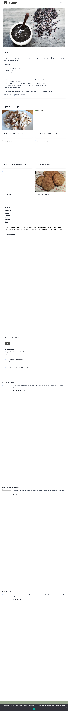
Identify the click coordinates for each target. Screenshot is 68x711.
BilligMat (18, 227)
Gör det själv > (16, 494)
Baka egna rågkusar (43, 194)
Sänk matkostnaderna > (19, 390)
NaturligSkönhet (33, 229)
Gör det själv (8, 217)
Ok (34, 709)
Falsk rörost (7, 194)
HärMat (6, 94)
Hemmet (49, 227)
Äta (4, 50)
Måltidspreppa (12, 229)
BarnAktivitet (12, 227)
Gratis (35, 227)
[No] (66, 707)
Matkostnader (8, 210)
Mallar (6, 222)
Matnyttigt (7, 219)
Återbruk (60, 229)
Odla (39, 229)
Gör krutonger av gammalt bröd (13, 133)
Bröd (23, 227)
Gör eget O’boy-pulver (44, 164)
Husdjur (54, 227)
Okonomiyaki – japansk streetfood (47, 133)
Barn (7, 227)
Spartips (7, 213)
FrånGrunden (29, 227)
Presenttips (44, 229)
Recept (11, 94)
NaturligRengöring (24, 229)
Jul (6, 229)
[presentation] (17, 120)
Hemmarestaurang (41, 227)
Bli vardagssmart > (18, 599)
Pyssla (50, 229)
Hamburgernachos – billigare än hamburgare (17, 164)
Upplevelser (8, 215)
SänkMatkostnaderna (20, 94)
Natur (18, 229)
